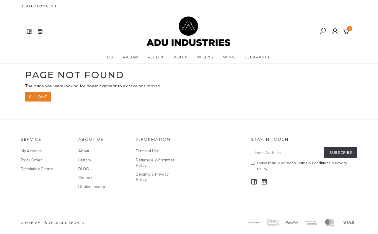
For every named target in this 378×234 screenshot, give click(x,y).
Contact (85, 177)
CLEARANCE (258, 57)
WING (229, 57)
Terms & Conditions (313, 163)
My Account (31, 150)
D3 (110, 57)
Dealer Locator (38, 6)
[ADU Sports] (188, 31)
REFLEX (156, 57)
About (83, 150)
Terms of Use (147, 150)
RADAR (130, 57)
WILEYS (205, 57)
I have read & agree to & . (302, 166)
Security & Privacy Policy (152, 177)
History (84, 160)
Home (40, 96)
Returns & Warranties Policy (155, 163)
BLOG (83, 168)
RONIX (180, 57)
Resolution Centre (37, 168)
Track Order (31, 160)
